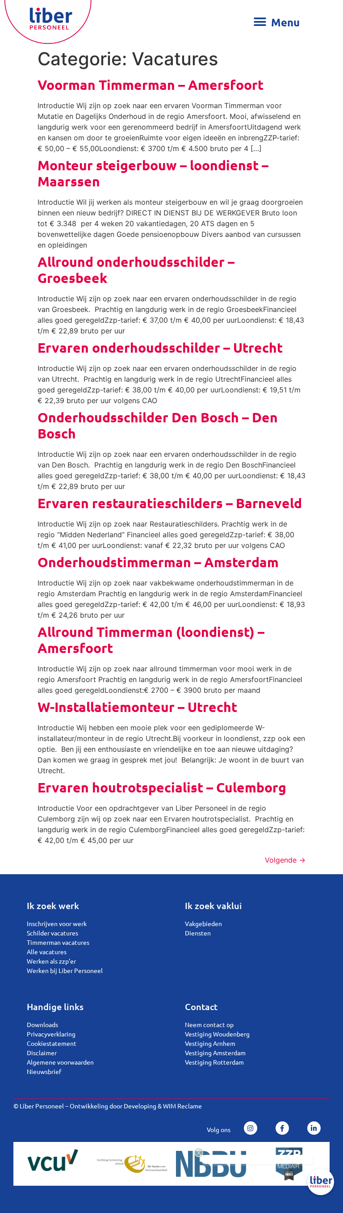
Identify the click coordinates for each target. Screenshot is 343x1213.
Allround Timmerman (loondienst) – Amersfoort (151, 639)
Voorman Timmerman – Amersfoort (151, 84)
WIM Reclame (182, 1106)
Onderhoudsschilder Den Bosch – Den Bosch (158, 425)
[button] (279, 22)
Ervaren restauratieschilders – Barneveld (170, 503)
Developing (140, 1106)
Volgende (285, 859)
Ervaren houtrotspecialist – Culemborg (162, 787)
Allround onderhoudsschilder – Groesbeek (136, 269)
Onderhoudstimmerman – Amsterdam (158, 562)
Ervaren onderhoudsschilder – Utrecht (160, 347)
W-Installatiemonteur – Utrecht (137, 707)
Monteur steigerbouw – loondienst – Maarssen (153, 173)
